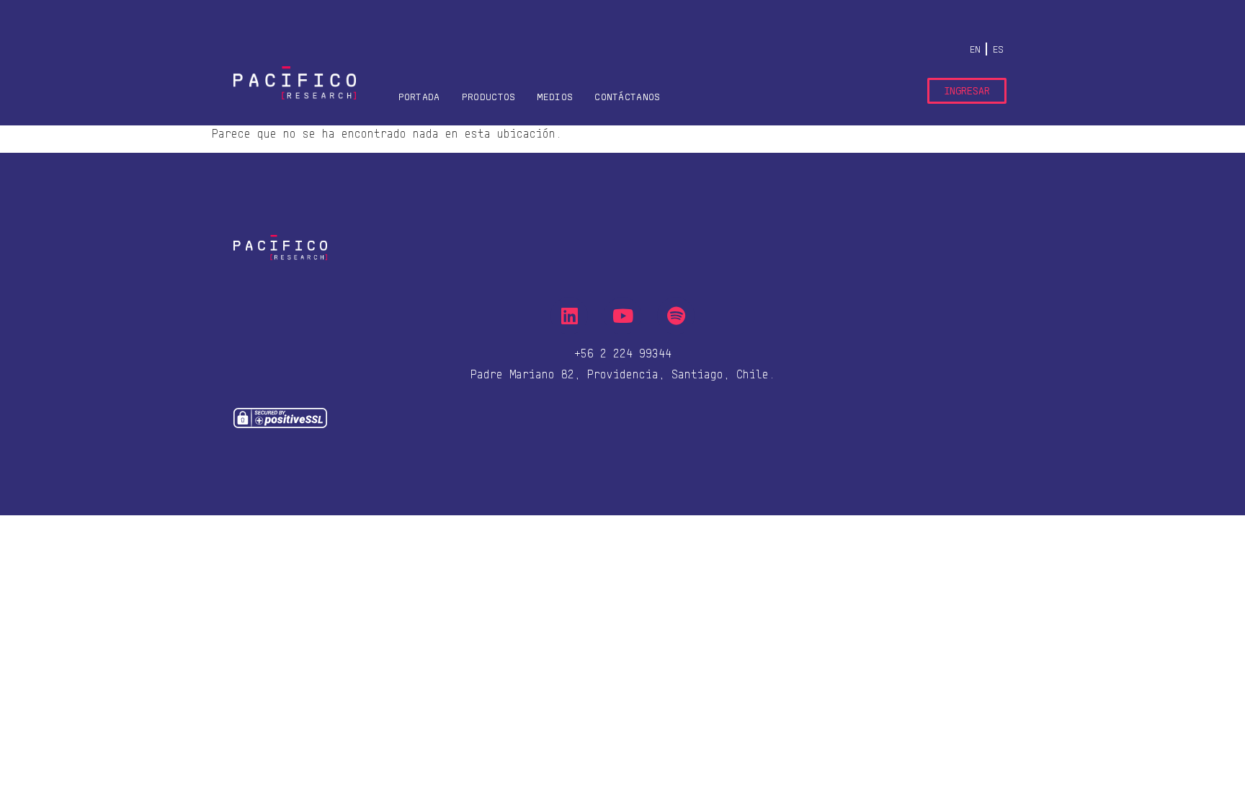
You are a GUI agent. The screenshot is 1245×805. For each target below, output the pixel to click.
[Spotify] (676, 315)
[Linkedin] (569, 315)
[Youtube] (622, 315)
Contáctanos (627, 96)
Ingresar (967, 90)
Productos (489, 96)
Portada (419, 96)
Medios (555, 96)
